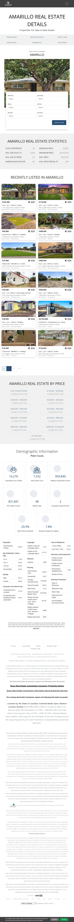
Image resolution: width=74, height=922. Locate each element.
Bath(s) (39, 104)
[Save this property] (33, 186)
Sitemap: (8, 898)
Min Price (10, 95)
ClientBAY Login (51, 646)
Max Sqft (40, 112)
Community (57, 898)
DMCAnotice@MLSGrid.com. (37, 833)
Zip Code (50, 898)
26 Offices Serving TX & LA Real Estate (21, 898)
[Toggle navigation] (66, 3)
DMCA (38, 646)
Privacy (13, 646)
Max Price (40, 95)
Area (64, 898)
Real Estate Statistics (36, 37)
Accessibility (26, 646)
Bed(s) (9, 104)
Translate (50, 903)
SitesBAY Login (36, 649)
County (38, 898)
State (33, 898)
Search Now (59, 123)
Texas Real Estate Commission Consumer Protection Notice (37, 686)
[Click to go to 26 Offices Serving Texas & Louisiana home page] (10, 3)
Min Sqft (10, 112)
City (44, 898)
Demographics (37, 42)
